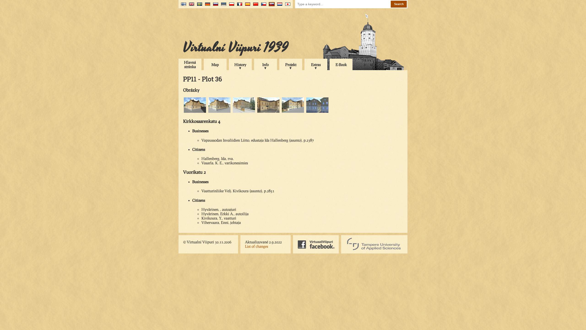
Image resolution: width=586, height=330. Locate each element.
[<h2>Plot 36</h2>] (195, 112)
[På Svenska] (199, 6)
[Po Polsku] (231, 6)
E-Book (341, 64)
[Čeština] (263, 6)
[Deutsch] (207, 6)
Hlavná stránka (190, 64)
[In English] (191, 6)
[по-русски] (215, 6)
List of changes (256, 246)
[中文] (255, 6)
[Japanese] (287, 6)
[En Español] (247, 6)
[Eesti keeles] (223, 6)
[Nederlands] (279, 6)
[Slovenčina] (271, 6)
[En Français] (239, 6)
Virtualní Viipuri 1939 (235, 47)
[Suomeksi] (183, 6)
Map (215, 64)
